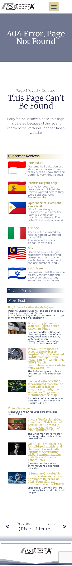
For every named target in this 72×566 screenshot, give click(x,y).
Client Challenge (19, 408)
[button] (54, 6)
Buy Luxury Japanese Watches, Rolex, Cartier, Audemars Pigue (43, 325)
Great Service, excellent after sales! (44, 204)
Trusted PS (35, 163)
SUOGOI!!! (34, 228)
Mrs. (31, 248)
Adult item (35, 268)
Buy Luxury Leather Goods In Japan (31, 307)
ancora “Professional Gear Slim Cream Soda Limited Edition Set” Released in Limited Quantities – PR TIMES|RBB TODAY (45, 425)
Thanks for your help (42, 183)
